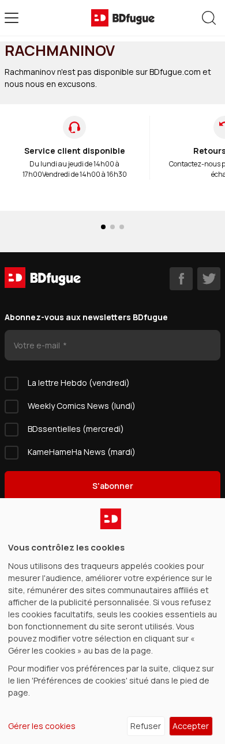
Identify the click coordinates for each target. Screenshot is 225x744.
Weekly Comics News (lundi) (82, 405)
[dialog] (112, 621)
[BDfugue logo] (123, 17)
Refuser (145, 725)
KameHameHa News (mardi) (82, 451)
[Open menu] (11, 18)
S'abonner (112, 485)
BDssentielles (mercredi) (76, 428)
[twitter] (208, 278)
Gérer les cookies (42, 725)
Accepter (190, 725)
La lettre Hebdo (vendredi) (79, 382)
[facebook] (181, 278)
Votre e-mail (38, 345)
